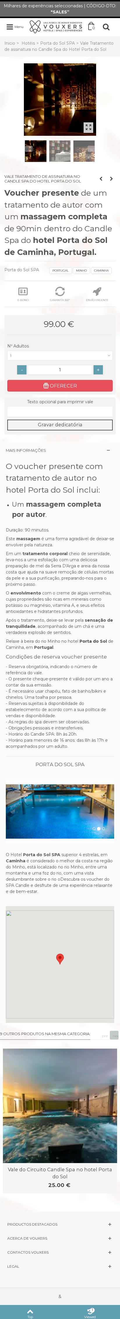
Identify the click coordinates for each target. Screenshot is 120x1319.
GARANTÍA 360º (60, 300)
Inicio (9, 43)
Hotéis (28, 43)
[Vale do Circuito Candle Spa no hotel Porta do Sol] (60, 1106)
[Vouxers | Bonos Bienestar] (56, 26)
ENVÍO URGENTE (97, 300)
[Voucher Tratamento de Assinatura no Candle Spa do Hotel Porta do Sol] (60, 99)
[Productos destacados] (60, 1224)
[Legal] (60, 1266)
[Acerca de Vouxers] (60, 1238)
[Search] (106, 27)
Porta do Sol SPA (57, 43)
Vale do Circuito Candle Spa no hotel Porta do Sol (60, 1173)
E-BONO (23, 300)
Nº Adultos (18, 346)
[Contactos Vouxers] (60, 1252)
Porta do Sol (93, 641)
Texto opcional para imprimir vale (60, 401)
